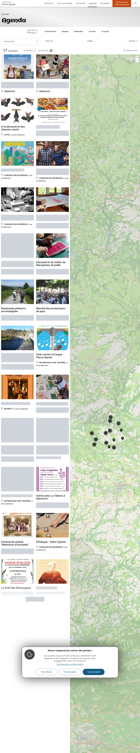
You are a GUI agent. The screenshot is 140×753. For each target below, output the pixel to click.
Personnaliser (70, 672)
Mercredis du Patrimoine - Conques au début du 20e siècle (16, 367)
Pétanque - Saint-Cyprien (51, 452)
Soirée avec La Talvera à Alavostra (50, 411)
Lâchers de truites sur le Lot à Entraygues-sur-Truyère (15, 282)
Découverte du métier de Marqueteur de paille (51, 196)
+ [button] (137, 3)
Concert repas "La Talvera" (17, 410)
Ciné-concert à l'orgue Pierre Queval (49, 281)
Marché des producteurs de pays (50, 238)
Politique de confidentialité (70, 664)
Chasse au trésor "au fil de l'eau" (16, 196)
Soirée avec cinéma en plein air (14, 30)
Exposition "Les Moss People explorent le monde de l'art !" (52, 367)
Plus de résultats (34, 502)
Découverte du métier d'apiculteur (49, 30)
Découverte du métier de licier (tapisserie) (51, 153)
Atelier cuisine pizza (48, 68)
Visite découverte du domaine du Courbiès (48, 111)
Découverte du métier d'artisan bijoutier (14, 153)
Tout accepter (93, 672)
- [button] (137, 6)
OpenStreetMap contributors (84, 752)
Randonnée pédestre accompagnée (13, 238)
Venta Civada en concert (15, 325)
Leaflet (137, 752)
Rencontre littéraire (12, 109)
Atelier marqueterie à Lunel (52, 325)
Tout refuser (46, 672)
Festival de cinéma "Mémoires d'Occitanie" (15, 454)
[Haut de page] (133, 747)
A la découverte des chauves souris (13, 70)
